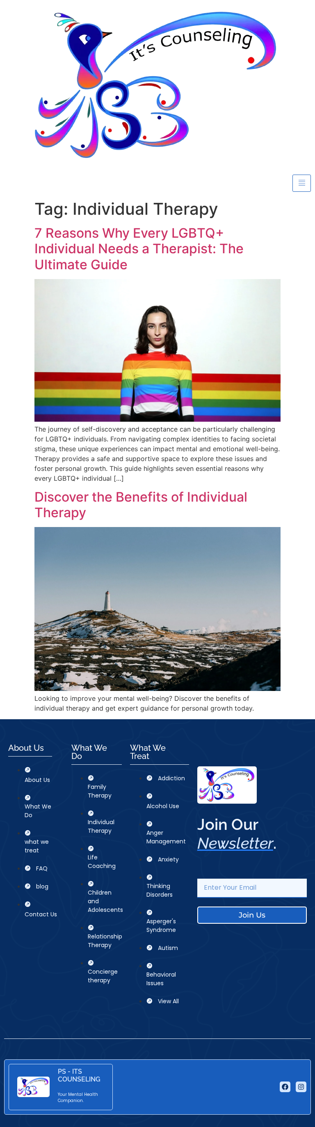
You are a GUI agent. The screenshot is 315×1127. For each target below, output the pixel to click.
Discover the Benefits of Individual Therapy (140, 504)
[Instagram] (301, 1087)
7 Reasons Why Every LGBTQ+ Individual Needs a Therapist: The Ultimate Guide (139, 249)
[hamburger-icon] (301, 183)
